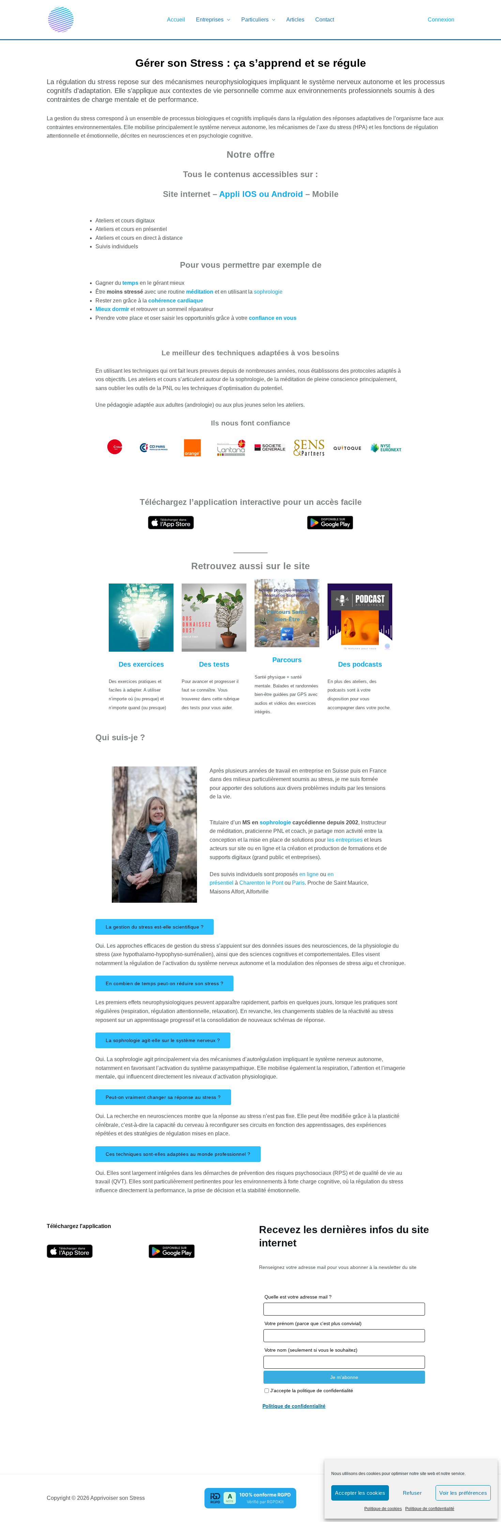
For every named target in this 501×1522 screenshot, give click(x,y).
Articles (295, 19)
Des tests (214, 664)
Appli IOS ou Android (262, 194)
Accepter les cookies (360, 1493)
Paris (298, 883)
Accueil (176, 19)
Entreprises (210, 19)
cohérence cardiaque (175, 301)
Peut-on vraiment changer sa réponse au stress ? (163, 1097)
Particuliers (255, 19)
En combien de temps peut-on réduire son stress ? (164, 983)
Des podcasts (360, 664)
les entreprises (344, 840)
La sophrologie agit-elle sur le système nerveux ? (163, 1040)
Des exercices (141, 664)
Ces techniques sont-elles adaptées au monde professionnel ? (178, 1154)
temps (131, 283)
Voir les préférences (463, 1493)
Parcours (287, 660)
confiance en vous (272, 318)
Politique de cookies (383, 1508)
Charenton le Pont (262, 883)
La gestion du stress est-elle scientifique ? (154, 927)
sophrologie (268, 292)
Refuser (412, 1493)
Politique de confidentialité (429, 1508)
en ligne (309, 874)
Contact (324, 19)
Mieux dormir (112, 309)
